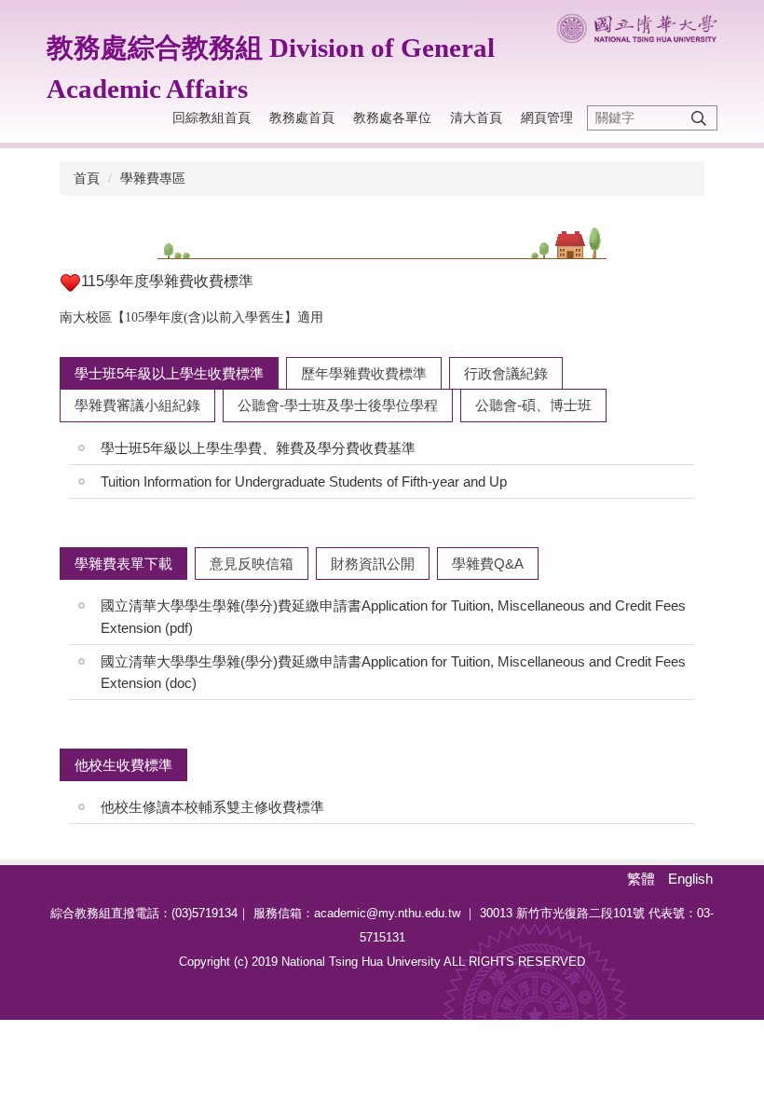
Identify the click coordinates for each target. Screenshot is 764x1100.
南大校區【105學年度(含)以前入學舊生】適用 (191, 317)
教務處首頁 (301, 117)
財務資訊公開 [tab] (373, 563)
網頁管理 (547, 117)
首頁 (87, 178)
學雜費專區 (152, 178)
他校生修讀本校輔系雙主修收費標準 (212, 807)
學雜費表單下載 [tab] (123, 563)
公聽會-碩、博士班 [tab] (533, 405)
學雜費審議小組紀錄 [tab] (137, 405)
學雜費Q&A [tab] (488, 563)
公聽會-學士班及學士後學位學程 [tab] (338, 405)
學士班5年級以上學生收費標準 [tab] (169, 373)
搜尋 (698, 118)
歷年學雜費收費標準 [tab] (364, 373)
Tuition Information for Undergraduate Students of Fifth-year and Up (304, 481)
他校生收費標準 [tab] (123, 765)
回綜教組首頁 (211, 117)
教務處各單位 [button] (392, 117)
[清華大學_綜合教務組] (636, 28)
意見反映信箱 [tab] (251, 563)
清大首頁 (476, 117)
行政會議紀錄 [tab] (506, 373)
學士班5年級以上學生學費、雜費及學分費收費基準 (258, 448)
